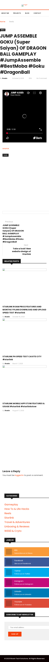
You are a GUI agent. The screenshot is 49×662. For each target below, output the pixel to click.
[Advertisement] (24, 181)
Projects (17, 13)
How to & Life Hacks (16, 508)
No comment (42, 78)
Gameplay (11, 504)
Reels (11, 21)
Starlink (9, 517)
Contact (37, 13)
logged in (19, 475)
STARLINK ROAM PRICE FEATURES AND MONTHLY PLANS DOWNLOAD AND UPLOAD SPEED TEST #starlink (24, 309)
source (6, 148)
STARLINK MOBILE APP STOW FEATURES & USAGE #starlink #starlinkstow (24, 405)
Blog (27, 13)
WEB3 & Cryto (12, 530)
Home (2, 21)
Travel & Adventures (17, 522)
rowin (4, 78)
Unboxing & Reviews (16, 526)
